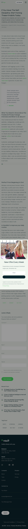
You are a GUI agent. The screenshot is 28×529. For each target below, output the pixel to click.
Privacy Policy (6, 285)
